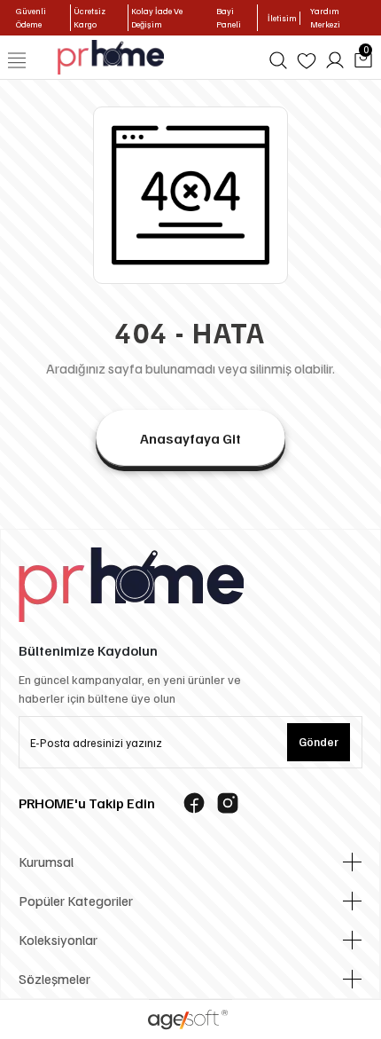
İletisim (282, 17)
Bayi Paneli (228, 17)
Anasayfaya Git (190, 438)
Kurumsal (46, 861)
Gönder (318, 742)
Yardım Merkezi (325, 17)
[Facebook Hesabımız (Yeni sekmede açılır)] (194, 803)
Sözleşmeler (54, 979)
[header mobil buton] (111, 56)
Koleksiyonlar (58, 939)
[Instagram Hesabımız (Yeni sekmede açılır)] (227, 803)
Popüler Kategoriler (76, 900)
